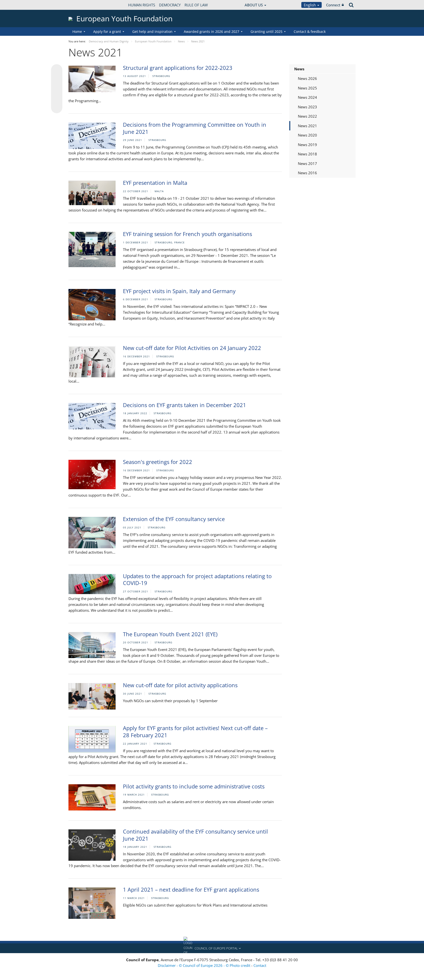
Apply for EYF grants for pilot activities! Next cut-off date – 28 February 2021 (195, 731)
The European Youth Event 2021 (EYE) (170, 634)
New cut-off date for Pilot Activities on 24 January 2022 (192, 347)
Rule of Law (196, 4)
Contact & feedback (310, 31)
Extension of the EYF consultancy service (174, 519)
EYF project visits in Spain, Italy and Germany (179, 291)
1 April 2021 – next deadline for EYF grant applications (191, 889)
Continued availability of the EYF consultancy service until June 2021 (195, 835)
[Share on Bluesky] (56, 70)
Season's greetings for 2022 (157, 461)
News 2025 (307, 88)
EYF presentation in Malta (155, 182)
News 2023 (307, 106)
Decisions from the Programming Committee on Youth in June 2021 (194, 128)
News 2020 (307, 135)
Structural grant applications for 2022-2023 (177, 67)
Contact (259, 965)
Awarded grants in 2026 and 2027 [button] (211, 31)
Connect (333, 4)
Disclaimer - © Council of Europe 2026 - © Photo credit (204, 965)
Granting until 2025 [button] (266, 31)
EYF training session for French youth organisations (187, 233)
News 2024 (307, 97)
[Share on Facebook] (56, 89)
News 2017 (307, 163)
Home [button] (77, 31)
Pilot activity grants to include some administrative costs (194, 786)
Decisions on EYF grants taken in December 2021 (184, 405)
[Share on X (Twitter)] (56, 79)
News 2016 (307, 172)
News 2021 (307, 125)
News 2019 (307, 144)
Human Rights (141, 4)
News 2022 (307, 116)
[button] (212, 948)
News (299, 68)
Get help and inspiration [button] (152, 31)
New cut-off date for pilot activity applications (180, 685)
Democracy (170, 4)
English (310, 4)
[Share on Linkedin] (56, 98)
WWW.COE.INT (80, 5)
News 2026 (307, 78)
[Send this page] (56, 107)
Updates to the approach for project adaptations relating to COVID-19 (197, 579)
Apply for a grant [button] (107, 31)
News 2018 (307, 153)
